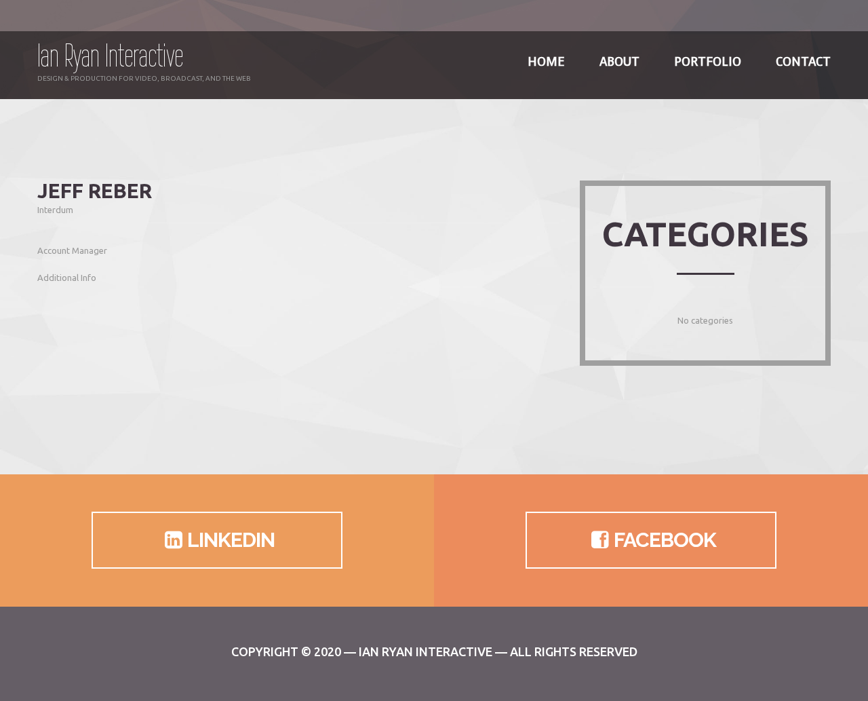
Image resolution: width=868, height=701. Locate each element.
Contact (803, 62)
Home (546, 62)
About (619, 62)
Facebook (665, 540)
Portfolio (707, 62)
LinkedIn (231, 540)
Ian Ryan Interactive (110, 55)
